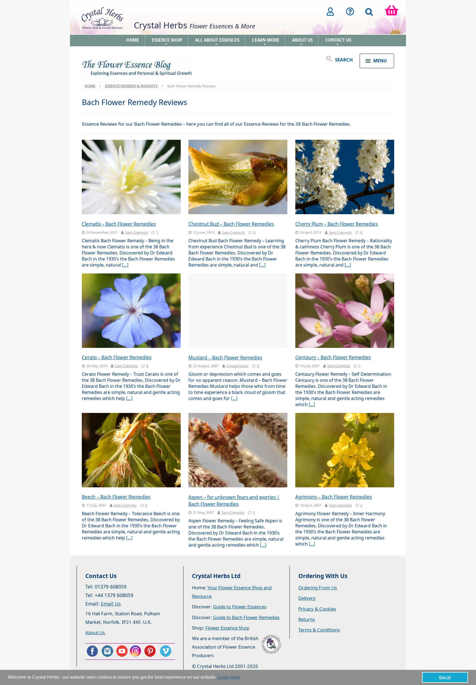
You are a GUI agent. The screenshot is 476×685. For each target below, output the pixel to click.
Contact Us (338, 41)
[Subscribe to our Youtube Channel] (121, 651)
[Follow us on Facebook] (92, 651)
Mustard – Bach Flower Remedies (225, 357)
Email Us (111, 603)
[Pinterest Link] (151, 651)
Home (132, 40)
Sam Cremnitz (136, 232)
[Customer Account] (330, 11)
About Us (302, 41)
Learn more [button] (229, 677)
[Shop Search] (369, 11)
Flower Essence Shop (227, 628)
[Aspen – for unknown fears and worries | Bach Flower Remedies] (237, 451)
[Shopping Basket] (391, 11)
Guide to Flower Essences (239, 606)
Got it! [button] (445, 677)
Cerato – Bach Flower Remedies (117, 357)
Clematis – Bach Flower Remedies (119, 224)
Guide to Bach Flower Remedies (246, 617)
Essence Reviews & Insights (131, 86)
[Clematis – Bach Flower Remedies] (131, 178)
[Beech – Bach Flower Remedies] (131, 451)
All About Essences (217, 41)
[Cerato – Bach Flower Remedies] (131, 311)
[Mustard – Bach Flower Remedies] (237, 311)
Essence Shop (167, 41)
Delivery (307, 598)
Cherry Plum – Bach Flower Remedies (336, 224)
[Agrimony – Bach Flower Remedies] (344, 451)
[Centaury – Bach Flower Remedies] (344, 311)
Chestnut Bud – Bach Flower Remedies (231, 224)
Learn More (265, 41)
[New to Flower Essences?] (350, 11)
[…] (125, 265)
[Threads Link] (136, 651)
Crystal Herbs (237, 365)
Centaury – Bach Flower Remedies (333, 357)
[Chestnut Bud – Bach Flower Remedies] (237, 178)
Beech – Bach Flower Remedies (116, 497)
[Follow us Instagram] (107, 651)
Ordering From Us (317, 587)
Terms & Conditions (319, 630)
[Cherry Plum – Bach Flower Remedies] (344, 178)
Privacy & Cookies (317, 609)
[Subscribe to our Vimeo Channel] (166, 651)
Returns (306, 619)
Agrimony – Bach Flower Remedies (333, 497)
